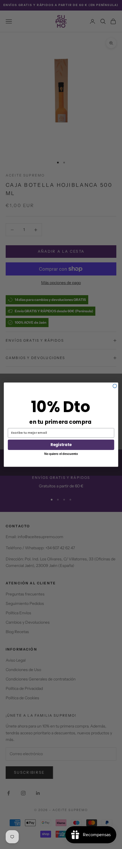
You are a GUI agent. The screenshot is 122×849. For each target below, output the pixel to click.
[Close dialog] (115, 386)
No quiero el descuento (61, 453)
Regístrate (61, 444)
